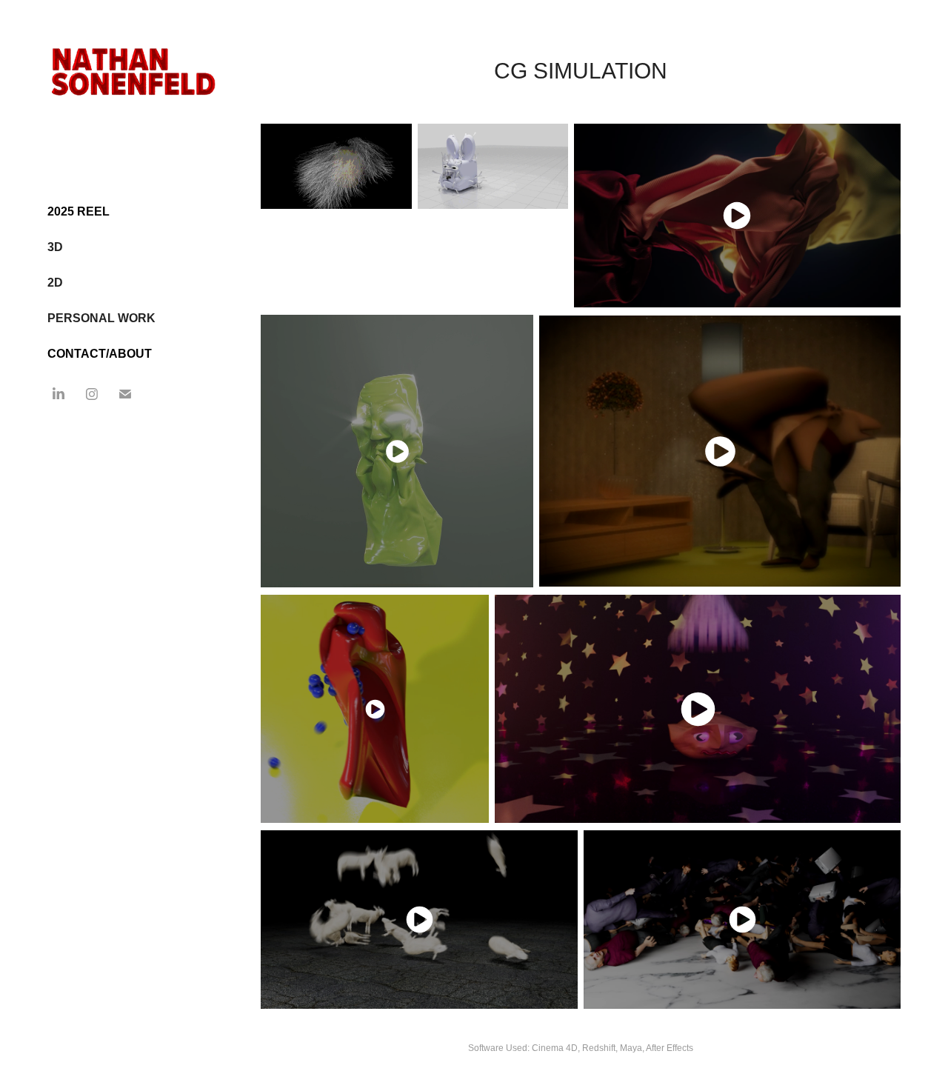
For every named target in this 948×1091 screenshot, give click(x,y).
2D (55, 282)
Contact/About (99, 353)
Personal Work (101, 318)
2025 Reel (78, 211)
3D (55, 247)
